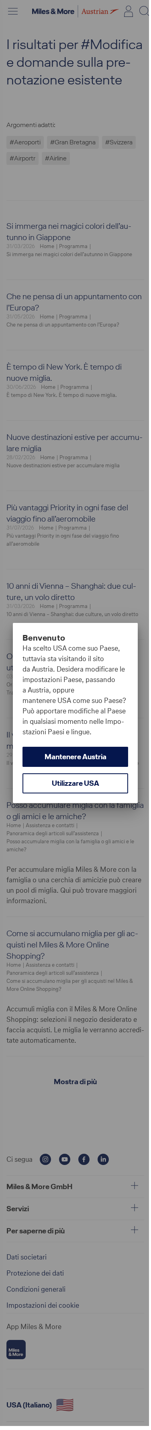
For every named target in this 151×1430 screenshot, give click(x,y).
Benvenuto (43, 638)
